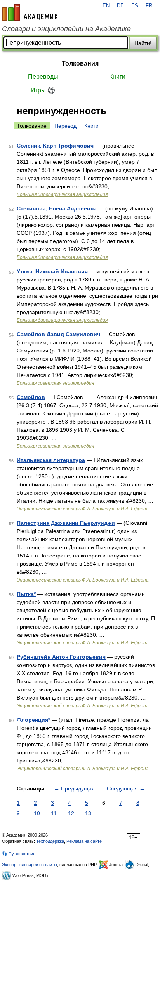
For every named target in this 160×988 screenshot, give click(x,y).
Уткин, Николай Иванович (52, 271)
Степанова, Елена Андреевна (57, 208)
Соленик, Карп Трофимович (55, 145)
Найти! (142, 43)
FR (149, 6)
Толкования (80, 63)
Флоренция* (33, 720)
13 (88, 813)
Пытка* (26, 594)
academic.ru (30, 12)
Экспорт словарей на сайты (29, 864)
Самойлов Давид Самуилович (58, 334)
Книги (117, 76)
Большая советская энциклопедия (55, 383)
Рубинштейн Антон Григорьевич (61, 657)
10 (37, 813)
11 (54, 813)
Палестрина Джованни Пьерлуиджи (66, 523)
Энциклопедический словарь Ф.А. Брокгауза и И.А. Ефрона (83, 509)
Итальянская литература (51, 460)
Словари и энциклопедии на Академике (66, 29)
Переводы (43, 76)
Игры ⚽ (43, 90)
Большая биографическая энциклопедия (62, 194)
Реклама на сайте (84, 841)
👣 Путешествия (18, 853)
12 (71, 813)
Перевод (65, 126)
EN (106, 6)
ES (134, 6)
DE (120, 6)
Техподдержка (50, 841)
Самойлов (31, 397)
